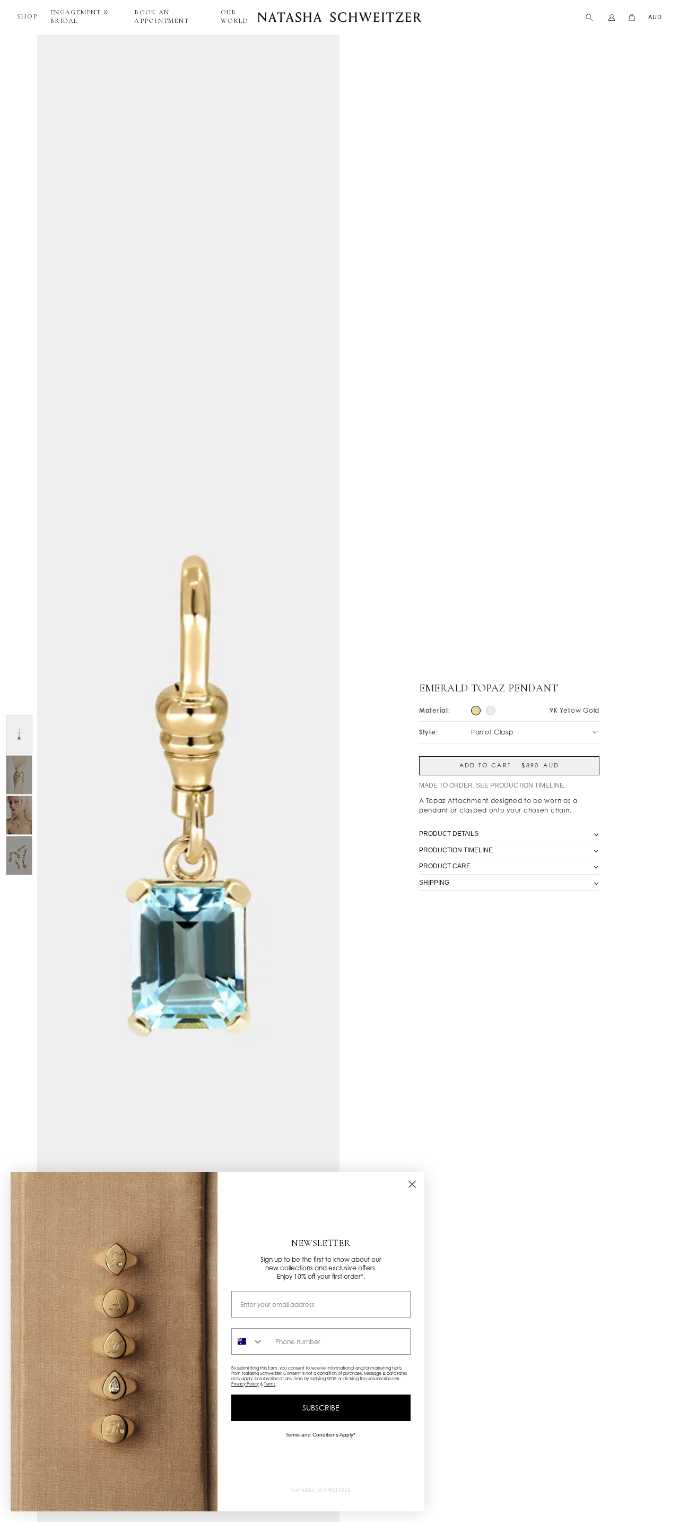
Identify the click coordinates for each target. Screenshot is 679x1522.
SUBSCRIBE (321, 1407)
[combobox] (251, 1341)
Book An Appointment (161, 16)
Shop (27, 16)
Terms (269, 1384)
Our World (234, 16)
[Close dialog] (412, 1184)
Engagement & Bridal (79, 16)
